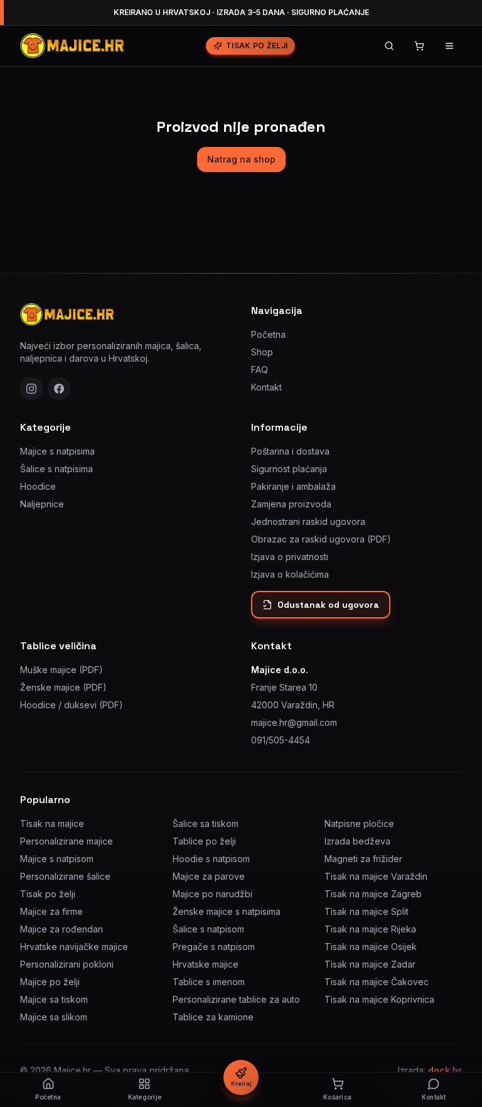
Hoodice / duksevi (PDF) (71, 704)
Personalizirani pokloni (67, 964)
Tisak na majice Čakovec (376, 981)
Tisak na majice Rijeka (370, 929)
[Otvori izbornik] (449, 45)
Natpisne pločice (359, 823)
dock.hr (445, 1070)
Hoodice (38, 486)
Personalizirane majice (66, 841)
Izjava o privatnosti (289, 556)
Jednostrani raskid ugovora (308, 521)
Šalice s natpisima (56, 468)
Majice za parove (209, 876)
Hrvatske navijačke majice (74, 946)
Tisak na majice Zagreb (373, 893)
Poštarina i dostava (290, 451)
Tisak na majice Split (366, 911)
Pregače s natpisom (214, 946)
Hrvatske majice (205, 964)
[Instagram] (31, 388)
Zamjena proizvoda (291, 504)
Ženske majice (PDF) (63, 687)
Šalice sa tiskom (205, 823)
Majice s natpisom (57, 858)
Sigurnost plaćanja (289, 468)
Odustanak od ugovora (328, 604)
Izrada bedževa (357, 841)
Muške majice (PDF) (61, 669)
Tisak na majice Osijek (370, 946)
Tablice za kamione (213, 1017)
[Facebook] (59, 388)
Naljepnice (42, 504)
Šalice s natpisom (208, 929)
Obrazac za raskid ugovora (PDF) (321, 539)
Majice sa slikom (53, 1017)
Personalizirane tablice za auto (236, 999)
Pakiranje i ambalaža (293, 486)
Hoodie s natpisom (211, 858)
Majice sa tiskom (54, 999)
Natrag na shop (241, 159)
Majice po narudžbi (212, 893)
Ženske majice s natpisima (227, 911)
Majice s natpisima (57, 451)
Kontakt (266, 387)
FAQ (259, 369)
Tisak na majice (52, 823)
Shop (262, 352)
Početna (268, 334)
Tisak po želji (256, 45)
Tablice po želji (204, 841)
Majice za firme (51, 911)
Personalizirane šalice (65, 876)
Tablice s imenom (209, 981)
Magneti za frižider (363, 858)
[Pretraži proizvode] (389, 45)
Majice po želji (50, 981)
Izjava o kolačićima (290, 574)
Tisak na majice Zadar (369, 964)
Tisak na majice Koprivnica (379, 999)
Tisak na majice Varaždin (375, 876)
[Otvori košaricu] (419, 45)
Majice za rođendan (61, 929)
